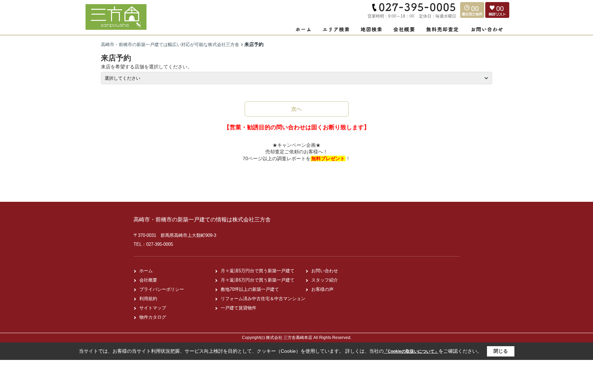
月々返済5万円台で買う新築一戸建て (257, 270)
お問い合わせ (324, 270)
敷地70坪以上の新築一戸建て (250, 289)
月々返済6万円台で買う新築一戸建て (257, 280)
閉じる (500, 351)
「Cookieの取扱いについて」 (411, 351)
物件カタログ (152, 317)
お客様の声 (322, 289)
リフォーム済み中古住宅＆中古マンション (263, 298)
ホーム (146, 270)
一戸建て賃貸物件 (238, 307)
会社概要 (148, 280)
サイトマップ (152, 307)
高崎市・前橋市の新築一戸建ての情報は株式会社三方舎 (202, 219)
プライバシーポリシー (161, 289)
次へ (296, 109)
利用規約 (148, 298)
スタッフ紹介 (324, 280)
